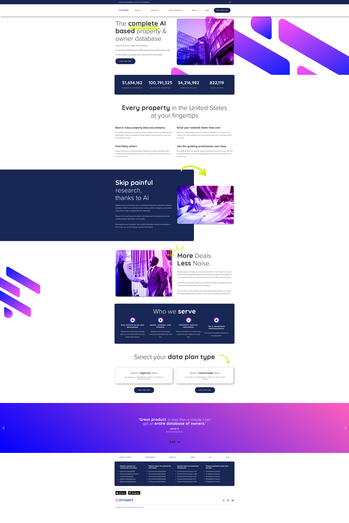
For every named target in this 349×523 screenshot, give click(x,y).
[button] (138, 10)
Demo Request (150, 457)
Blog (227, 457)
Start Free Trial (144, 390)
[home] (124, 10)
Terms (193, 457)
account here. (146, 2)
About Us (173, 457)
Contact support (125, 457)
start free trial (222, 10)
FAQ (210, 457)
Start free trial (125, 61)
